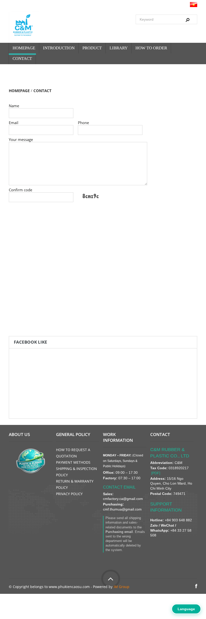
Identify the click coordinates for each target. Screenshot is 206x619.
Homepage (24, 48)
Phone (83, 122)
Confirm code (20, 189)
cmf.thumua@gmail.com (122, 509)
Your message (21, 139)
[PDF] (155, 473)
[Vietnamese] (193, 4)
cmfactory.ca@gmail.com (123, 499)
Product (92, 48)
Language (186, 609)
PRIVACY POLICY (69, 493)
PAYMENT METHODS (73, 462)
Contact (22, 58)
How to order (151, 48)
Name (14, 105)
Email (13, 122)
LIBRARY (119, 48)
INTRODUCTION (59, 48)
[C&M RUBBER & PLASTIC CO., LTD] (24, 27)
